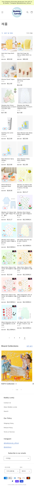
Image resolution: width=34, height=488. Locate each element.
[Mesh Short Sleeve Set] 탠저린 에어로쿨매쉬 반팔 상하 (24, 269)
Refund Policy (8, 427)
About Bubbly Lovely (10, 407)
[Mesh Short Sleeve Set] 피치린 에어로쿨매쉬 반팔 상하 (8, 296)
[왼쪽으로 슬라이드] (13, 390)
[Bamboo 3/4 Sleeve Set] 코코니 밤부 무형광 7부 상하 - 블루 (9, 214)
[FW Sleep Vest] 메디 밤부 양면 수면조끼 (24, 240)
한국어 (24, 471)
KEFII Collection (8, 384)
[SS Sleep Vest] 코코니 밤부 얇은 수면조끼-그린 (24, 323)
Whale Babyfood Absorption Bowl (6, 185)
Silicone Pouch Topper (8, 79)
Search (6, 411)
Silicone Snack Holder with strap (23, 80)
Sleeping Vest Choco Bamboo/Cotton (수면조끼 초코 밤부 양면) (9, 107)
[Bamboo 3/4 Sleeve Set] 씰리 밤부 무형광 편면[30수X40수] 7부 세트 (24, 186)
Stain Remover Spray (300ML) (7, 159)
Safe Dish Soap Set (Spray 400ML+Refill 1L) (24, 54)
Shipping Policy (9, 423)
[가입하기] (28, 458)
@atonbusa (7, 447)
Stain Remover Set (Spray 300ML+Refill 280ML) (24, 133)
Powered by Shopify (22, 484)
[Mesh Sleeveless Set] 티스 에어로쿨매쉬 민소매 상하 (8, 324)
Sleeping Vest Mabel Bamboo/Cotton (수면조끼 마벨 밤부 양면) (24, 107)
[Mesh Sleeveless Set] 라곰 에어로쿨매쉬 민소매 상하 (24, 296)
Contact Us (7, 403)
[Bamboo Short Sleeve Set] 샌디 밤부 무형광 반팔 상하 (24, 214)
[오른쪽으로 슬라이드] (21, 390)
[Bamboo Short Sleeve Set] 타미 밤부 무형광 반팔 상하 (8, 241)
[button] (2, 12)
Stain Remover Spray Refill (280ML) (23, 159)
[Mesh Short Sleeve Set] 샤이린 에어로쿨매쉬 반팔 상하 (8, 269)
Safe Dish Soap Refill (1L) (7, 54)
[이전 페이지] (9, 338)
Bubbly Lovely (14, 484)
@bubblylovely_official (11, 443)
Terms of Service (9, 432)
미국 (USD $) (10, 471)
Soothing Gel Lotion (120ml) (7, 133)
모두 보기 (30, 346)
